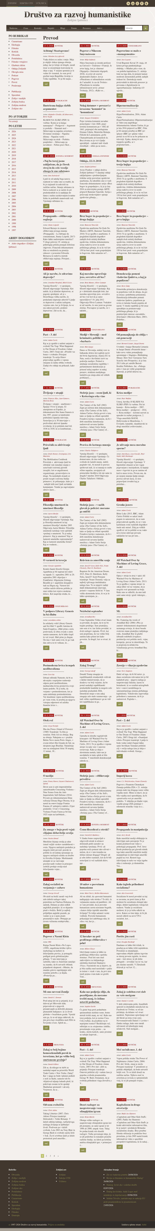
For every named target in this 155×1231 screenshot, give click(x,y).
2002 (14, 213)
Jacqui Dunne (139, 343)
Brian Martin (89, 1117)
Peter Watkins (126, 398)
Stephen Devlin (90, 1006)
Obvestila (16, 54)
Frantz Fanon (53, 781)
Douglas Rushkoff (128, 942)
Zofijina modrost (19, 105)
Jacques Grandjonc (92, 118)
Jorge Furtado (53, 726)
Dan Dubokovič (53, 175)
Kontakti (37, 28)
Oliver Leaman (100, 282)
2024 (14, 138)
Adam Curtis (126, 111)
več (46, 84)
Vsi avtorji (13, 121)
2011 (14, 182)
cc (9, 1224)
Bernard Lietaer (127, 343)
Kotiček (15, 51)
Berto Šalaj (126, 286)
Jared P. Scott (90, 565)
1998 (14, 226)
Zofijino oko (17, 108)
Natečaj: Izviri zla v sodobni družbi (122, 1184)
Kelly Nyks (99, 565)
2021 (14, 148)
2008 (14, 192)
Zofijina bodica (18, 101)
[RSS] (128, 3)
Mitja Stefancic (90, 59)
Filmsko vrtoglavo (19, 61)
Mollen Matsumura (102, 893)
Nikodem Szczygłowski (56, 56)
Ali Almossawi (67, 114)
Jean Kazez (126, 454)
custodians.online (54, 620)
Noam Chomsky (141, 781)
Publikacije (16, 91)
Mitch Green (67, 282)
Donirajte (16, 1215)
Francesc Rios (53, 398)
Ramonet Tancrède (128, 170)
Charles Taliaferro (91, 450)
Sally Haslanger (127, 456)
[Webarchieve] (137, 3)
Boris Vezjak (47, 116)
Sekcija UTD (26, 3)
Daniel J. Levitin (127, 1000)
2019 (14, 155)
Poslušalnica (17, 58)
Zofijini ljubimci (90, 166)
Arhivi (99, 28)
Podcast (15, 75)
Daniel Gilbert (53, 1064)
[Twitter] (146, 3)
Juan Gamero (64, 398)
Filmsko (15, 48)
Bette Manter (89, 282)
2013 (14, 175)
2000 (14, 219)
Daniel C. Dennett (54, 997)
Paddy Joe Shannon (129, 1113)
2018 (14, 158)
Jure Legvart (126, 59)
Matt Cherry (89, 893)
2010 (14, 185)
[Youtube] (132, 3)
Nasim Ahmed (53, 838)
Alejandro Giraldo (54, 114)
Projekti (51, 28)
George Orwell (53, 893)
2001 (14, 216)
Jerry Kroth (126, 835)
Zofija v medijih (19, 98)
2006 (14, 199)
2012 (14, 179)
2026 (14, 131)
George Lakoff (90, 671)
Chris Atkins (52, 1110)
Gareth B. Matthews (92, 835)
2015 (14, 168)
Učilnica (41, 3)
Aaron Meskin (53, 513)
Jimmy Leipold (53, 225)
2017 (14, 162)
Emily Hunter (53, 454)
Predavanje (16, 85)
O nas (25, 28)
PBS (49, 942)
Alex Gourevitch (127, 893)
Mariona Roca (48, 400)
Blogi (62, 28)
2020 (14, 151)
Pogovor (15, 78)
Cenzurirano (17, 41)
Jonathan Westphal (55, 282)
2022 (14, 145)
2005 (14, 202)
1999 (14, 223)
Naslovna (13, 28)
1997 (14, 230)
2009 (14, 189)
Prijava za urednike (56, 1224)
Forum (74, 28)
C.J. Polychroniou (128, 781)
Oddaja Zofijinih (19, 68)
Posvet (14, 82)
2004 (14, 206)
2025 (14, 134)
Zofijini (12, 3)
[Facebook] (142, 3)
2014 (14, 172)
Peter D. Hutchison (94, 568)
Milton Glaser (90, 948)
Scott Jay (51, 674)
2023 (14, 141)
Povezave (87, 28)
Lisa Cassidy (135, 454)
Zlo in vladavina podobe (117, 1174)
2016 (14, 165)
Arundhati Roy (90, 616)
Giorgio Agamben (54, 565)
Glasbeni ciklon (18, 65)
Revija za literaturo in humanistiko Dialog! (125, 1178)
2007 (14, 196)
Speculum (16, 95)
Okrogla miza (17, 71)
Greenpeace (63, 454)
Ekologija (16, 44)
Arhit (144, 1224)
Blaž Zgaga (89, 347)
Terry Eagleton (127, 671)
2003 (14, 209)
